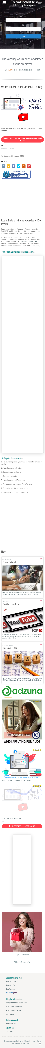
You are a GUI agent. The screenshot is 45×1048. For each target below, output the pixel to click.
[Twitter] (18, 166)
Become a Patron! (7, 149)
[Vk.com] (3, 166)
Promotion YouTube (13, 1010)
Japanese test (11, 1024)
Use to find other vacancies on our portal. (22, 70)
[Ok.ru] (8, 166)
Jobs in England (12, 981)
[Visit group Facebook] (16, 174)
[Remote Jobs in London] (11, 993)
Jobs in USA (10, 985)
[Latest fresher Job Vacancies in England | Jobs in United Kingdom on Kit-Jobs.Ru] (22, 695)
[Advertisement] (22, 197)
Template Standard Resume (16, 1003)
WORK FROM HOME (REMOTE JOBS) (12, 818)
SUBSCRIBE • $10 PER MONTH (24, 826)
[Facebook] (13, 166)
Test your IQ (10, 1014)
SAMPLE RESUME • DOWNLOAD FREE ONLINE (16, 780)
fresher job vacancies (29, 241)
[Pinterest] (29, 166)
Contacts (9, 1031)
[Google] (24, 166)
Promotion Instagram (14, 1006)
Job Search (10, 989)
